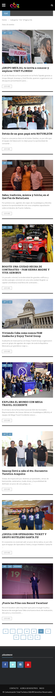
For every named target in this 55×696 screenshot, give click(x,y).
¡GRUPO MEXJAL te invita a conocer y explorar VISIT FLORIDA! (25, 69)
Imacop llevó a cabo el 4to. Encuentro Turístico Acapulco (25, 472)
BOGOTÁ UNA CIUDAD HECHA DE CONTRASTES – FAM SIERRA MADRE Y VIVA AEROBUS (26, 269)
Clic (10, 33)
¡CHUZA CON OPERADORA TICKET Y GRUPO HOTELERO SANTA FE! (24, 536)
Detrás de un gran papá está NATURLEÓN (27, 133)
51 (48, 631)
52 (16, 637)
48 (27, 631)
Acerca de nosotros (29, 688)
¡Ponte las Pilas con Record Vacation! (25, 603)
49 (34, 631)
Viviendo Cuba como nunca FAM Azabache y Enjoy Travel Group (22, 334)
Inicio (41, 688)
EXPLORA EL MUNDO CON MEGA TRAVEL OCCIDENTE (22, 403)
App (5, 33)
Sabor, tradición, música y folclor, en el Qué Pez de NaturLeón (25, 196)
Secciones (17, 566)
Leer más (7, 86)
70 (30, 637)
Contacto (13, 688)
